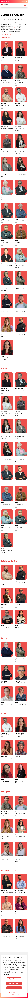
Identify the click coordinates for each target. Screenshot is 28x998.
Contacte (8, 1)
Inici (2, 10)
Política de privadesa (14, 992)
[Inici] (5, 4)
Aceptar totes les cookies (14, 987)
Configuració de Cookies (14, 979)
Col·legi (7, 10)
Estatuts (16, 28)
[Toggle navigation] (25, 5)
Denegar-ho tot (14, 983)
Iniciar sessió (23, 1)
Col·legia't (3, 1)
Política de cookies (14, 994)
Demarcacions (6, 34)
